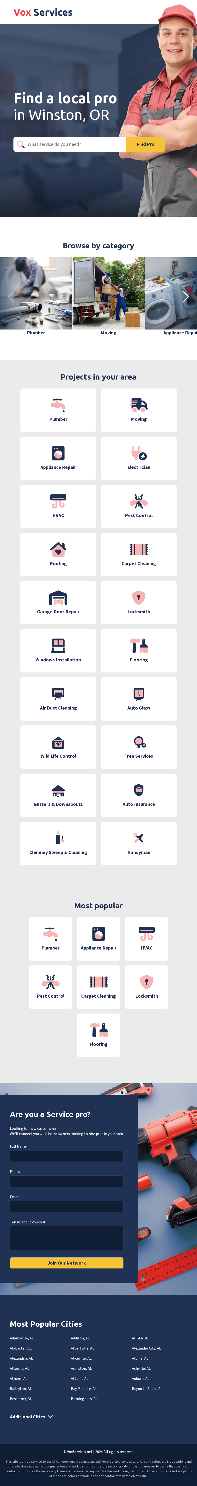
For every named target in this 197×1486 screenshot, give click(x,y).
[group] (36, 296)
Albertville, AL (82, 1348)
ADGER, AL (140, 1338)
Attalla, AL (79, 1378)
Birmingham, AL (84, 1399)
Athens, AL (18, 1378)
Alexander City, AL (146, 1348)
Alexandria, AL (21, 1358)
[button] (186, 296)
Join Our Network (67, 1263)
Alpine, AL (140, 1358)
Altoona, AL (19, 1368)
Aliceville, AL (81, 1358)
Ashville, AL (141, 1368)
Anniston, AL (81, 1368)
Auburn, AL (140, 1378)
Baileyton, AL (21, 1388)
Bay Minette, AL (84, 1388)
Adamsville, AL (22, 1338)
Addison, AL (80, 1338)
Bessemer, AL (21, 1399)
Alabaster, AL (20, 1348)
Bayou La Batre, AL (147, 1388)
